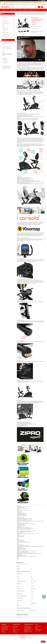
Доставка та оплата (6, 32)
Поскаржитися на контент (21, 637)
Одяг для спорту (5, 28)
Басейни (36, 628)
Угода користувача (4, 627)
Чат (43, 641)
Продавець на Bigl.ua (23, 636)
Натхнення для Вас (6, 36)
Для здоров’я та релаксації (28, 631)
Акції (3, 15)
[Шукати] (39, 7)
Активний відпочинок (16, 629)
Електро (14, 630)
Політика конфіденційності (28, 637)
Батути (36, 627)
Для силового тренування (28, 627)
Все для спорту (15, 627)
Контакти (4, 30)
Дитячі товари (5, 21)
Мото (13, 628)
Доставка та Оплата (5, 628)
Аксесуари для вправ (27, 628)
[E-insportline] (5, 7)
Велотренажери (22, 13)
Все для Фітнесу (5, 17)
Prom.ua (28, 635)
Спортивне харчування (38, 629)
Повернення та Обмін (6, 34)
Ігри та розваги (37, 630)
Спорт (3, 19)
